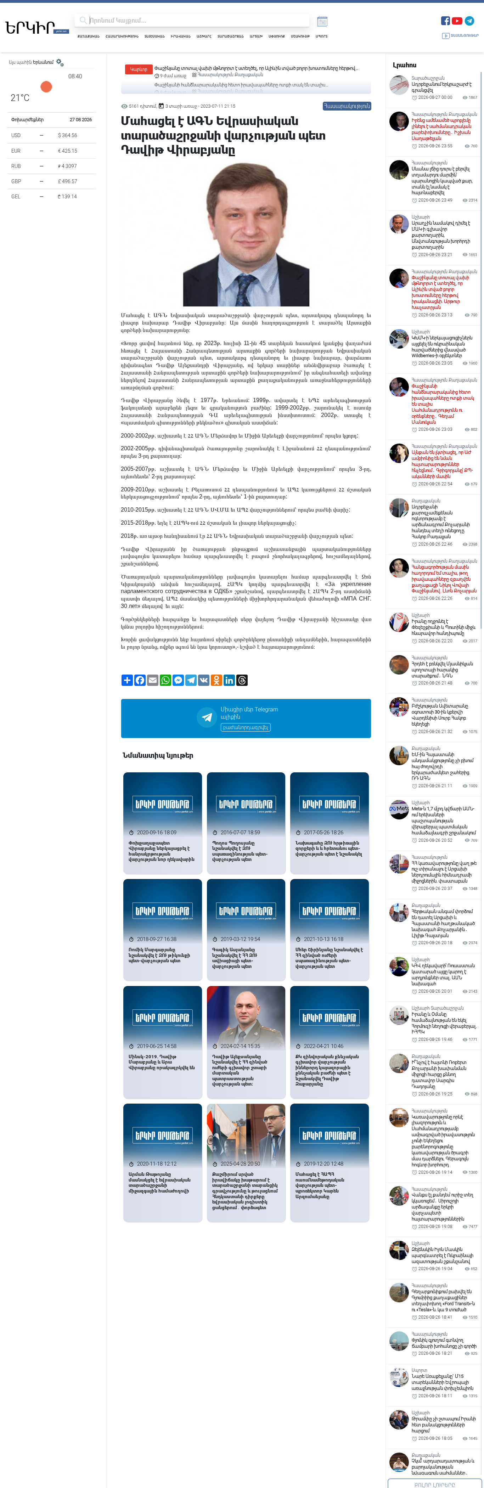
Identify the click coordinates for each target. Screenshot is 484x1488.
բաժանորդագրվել (245, 727)
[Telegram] (469, 20)
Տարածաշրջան (231, 36)
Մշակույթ (300, 36)
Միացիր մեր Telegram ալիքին (249, 713)
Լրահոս (404, 65)
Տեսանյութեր (465, 35)
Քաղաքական (89, 36)
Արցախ (256, 36)
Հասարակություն (122, 36)
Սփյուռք (277, 36)
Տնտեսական (155, 36)
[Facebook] (445, 20)
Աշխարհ (204, 36)
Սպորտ (321, 36)
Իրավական (181, 36)
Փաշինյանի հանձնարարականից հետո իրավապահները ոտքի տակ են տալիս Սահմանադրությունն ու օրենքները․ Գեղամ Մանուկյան (239, 69)
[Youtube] (457, 20)
